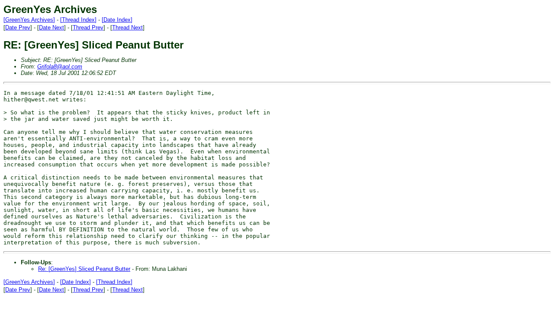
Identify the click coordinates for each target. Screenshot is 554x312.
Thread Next (127, 27)
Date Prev (17, 27)
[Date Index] (117, 19)
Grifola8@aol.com (59, 66)
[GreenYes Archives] (29, 19)
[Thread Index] (78, 19)
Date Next (51, 27)
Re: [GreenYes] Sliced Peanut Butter (84, 269)
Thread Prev (88, 27)
